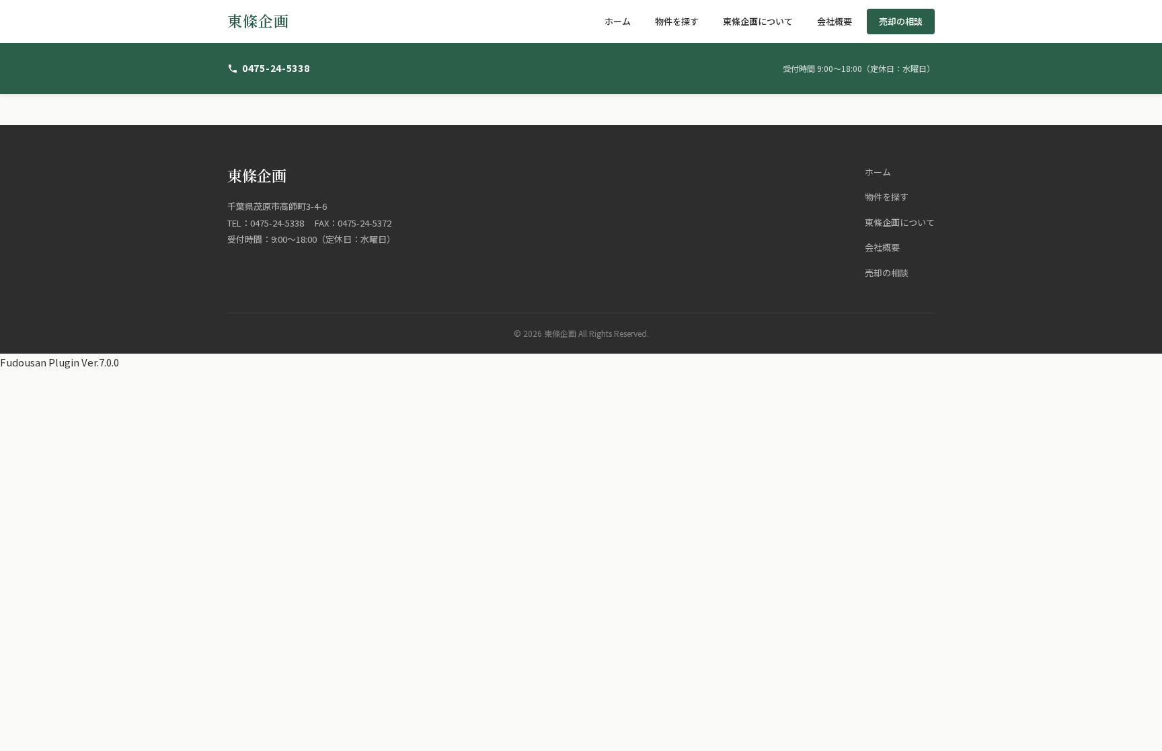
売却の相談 (901, 21)
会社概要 (834, 21)
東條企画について (758, 21)
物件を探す (677, 21)
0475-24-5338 (275, 68)
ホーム (618, 21)
